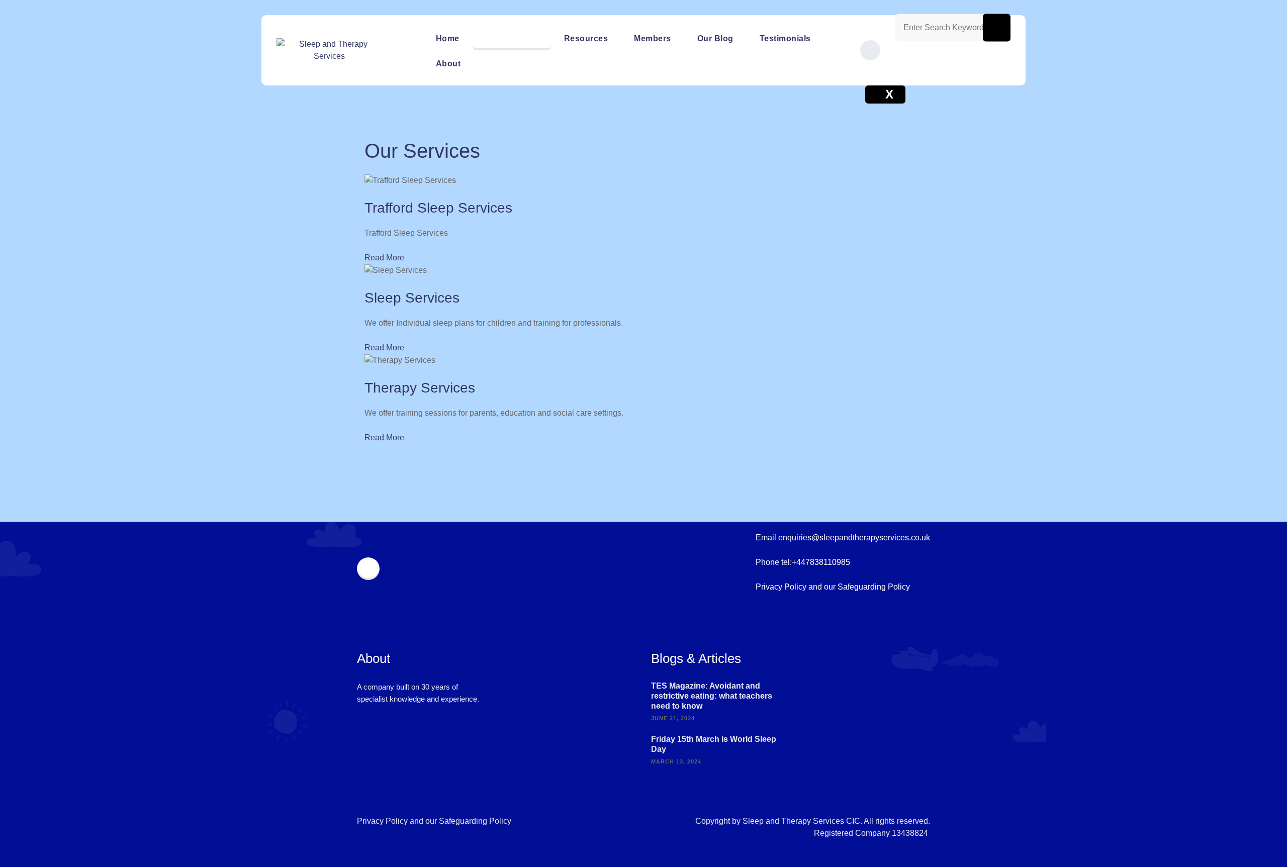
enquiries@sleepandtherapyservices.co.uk (854, 537)
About (448, 63)
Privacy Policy (781, 587)
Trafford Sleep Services (438, 208)
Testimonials (785, 38)
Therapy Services (419, 388)
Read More (384, 257)
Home (447, 38)
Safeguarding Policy (874, 587)
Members (652, 38)
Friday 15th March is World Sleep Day (713, 744)
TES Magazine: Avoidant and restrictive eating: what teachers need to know (711, 696)
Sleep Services (411, 298)
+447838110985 (821, 562)
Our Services (512, 38)
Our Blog (715, 38)
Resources (586, 38)
